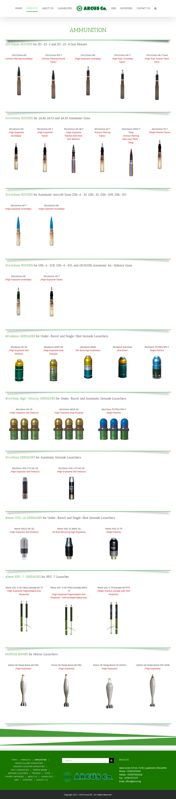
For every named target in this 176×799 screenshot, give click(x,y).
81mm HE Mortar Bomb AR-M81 (66, 665)
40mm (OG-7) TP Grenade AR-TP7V (113, 587)
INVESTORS (27, 780)
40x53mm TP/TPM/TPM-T (113, 409)
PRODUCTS (26, 759)
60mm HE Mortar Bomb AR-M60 (23, 665)
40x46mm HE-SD (19, 347)
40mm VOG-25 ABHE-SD (69, 528)
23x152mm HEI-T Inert (157, 55)
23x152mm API (19, 55)
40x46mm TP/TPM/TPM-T (157, 347)
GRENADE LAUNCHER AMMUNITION (29, 766)
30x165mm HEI (16, 129)
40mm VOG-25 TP (113, 528)
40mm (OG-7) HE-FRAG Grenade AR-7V (24, 587)
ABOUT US (32, 776)
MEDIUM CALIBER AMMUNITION (29, 763)
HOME (14, 759)
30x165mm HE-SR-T (73, 129)
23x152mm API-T (53, 55)
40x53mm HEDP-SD (69, 409)
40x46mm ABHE (88, 347)
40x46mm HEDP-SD (53, 347)
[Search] (155, 8)
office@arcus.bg (133, 781)
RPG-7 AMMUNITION (20, 770)
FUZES (47, 773)
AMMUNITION (41, 759)
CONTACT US (42, 780)
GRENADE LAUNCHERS (18, 773)
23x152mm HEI (87, 55)
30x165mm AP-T (102, 129)
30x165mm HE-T (45, 129)
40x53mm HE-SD (24, 409)
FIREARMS (36, 773)
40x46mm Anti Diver (122, 347)
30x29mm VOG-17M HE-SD (25, 468)
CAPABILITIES (47, 776)
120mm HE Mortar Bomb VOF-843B (152, 665)
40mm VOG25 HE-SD (24, 528)
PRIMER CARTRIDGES (15, 776)
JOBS (16, 780)
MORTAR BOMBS (40, 770)
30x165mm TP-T (160, 129)
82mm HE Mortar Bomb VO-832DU (109, 665)
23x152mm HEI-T (122, 55)
